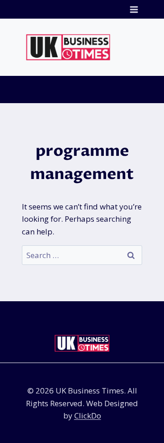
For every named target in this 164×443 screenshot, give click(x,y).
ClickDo (87, 415)
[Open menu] (133, 9)
